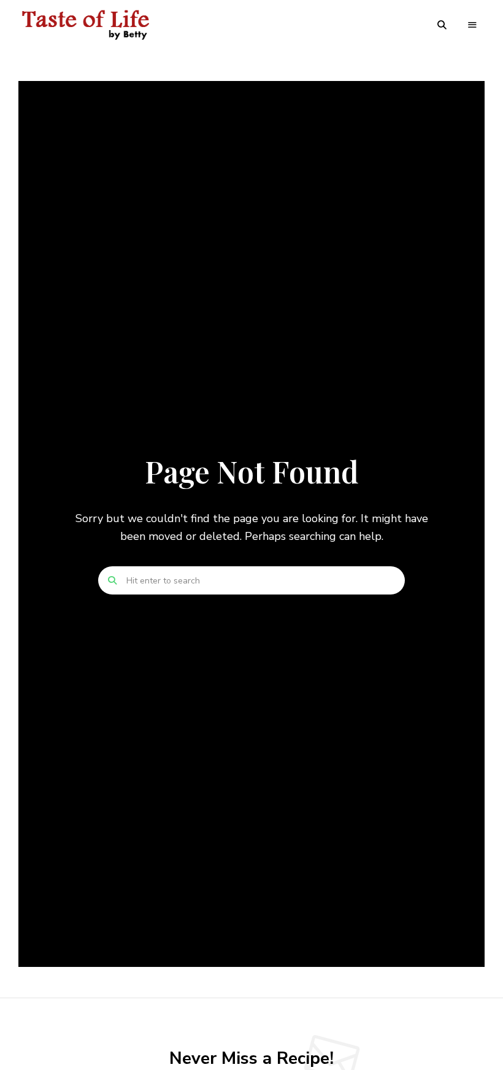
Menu (472, 25)
